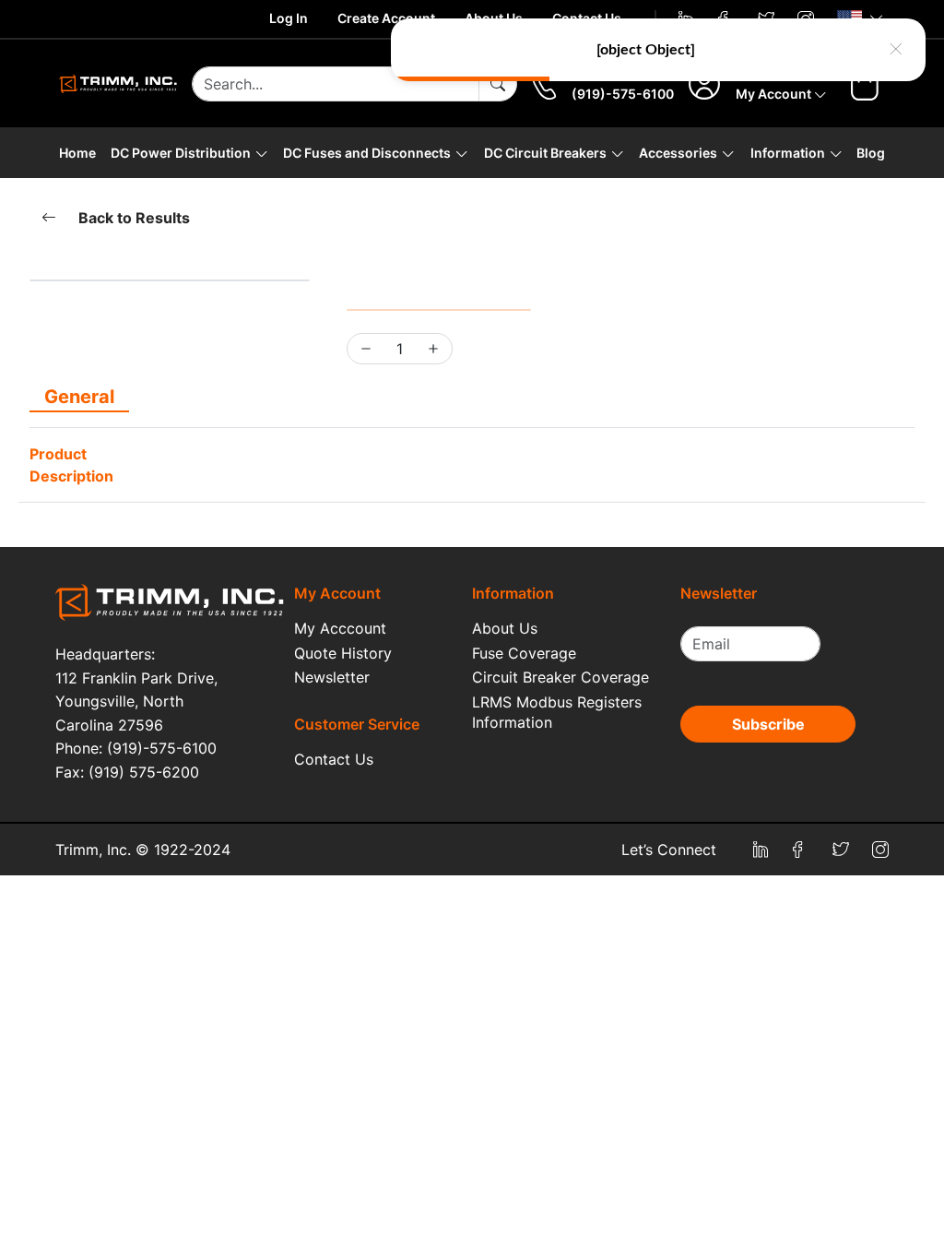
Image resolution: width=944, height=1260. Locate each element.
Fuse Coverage (524, 653)
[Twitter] (840, 849)
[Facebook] (801, 849)
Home (77, 152)
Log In (288, 18)
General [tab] (79, 397)
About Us (504, 628)
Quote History (343, 653)
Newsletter (332, 677)
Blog (870, 152)
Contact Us (333, 759)
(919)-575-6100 (623, 93)
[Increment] (433, 349)
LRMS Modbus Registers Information (557, 712)
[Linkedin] (761, 849)
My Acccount (340, 628)
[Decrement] (366, 349)
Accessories (678, 152)
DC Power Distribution (181, 152)
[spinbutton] (399, 349)
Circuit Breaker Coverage (560, 677)
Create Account (386, 18)
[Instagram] (880, 849)
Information (787, 152)
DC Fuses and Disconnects (367, 152)
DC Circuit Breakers (545, 152)
